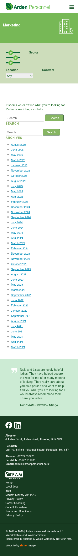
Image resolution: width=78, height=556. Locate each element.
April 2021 (17, 342)
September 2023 (21, 269)
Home (8, 482)
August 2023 (18, 274)
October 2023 (19, 264)
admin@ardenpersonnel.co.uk (32, 464)
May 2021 (17, 336)
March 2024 (18, 243)
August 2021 (18, 321)
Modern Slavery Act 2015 (20, 495)
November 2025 (20, 170)
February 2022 (19, 305)
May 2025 (17, 191)
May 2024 (17, 233)
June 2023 (17, 279)
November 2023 (20, 259)
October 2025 (19, 176)
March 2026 (18, 160)
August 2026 (18, 145)
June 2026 (17, 150)
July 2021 (17, 326)
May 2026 (17, 155)
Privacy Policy (14, 499)
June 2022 (17, 300)
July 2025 (17, 186)
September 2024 (21, 217)
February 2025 (19, 202)
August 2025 (18, 181)
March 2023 (18, 290)
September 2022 (21, 295)
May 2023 (17, 284)
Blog (8, 491)
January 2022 (19, 310)
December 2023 (20, 253)
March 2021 (18, 347)
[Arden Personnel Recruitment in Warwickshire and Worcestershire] (28, 6)
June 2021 (17, 331)
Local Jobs (12, 486)
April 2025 (17, 196)
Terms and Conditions (18, 511)
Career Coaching (15, 503)
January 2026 (19, 165)
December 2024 (20, 207)
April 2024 (17, 238)
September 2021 (21, 316)
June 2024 (17, 227)
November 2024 (20, 212)
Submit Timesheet (16, 507)
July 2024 (17, 222)
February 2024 (19, 248)
